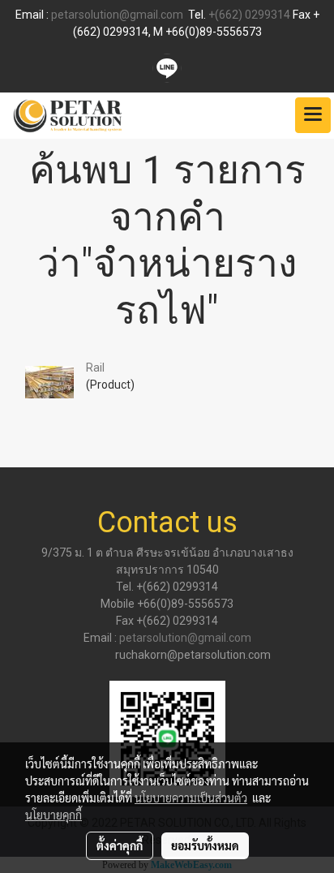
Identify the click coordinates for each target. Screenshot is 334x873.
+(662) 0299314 (249, 14)
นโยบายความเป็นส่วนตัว (191, 797)
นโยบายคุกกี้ (53, 814)
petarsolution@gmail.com (117, 14)
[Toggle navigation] (313, 115)
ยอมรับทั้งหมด (205, 845)
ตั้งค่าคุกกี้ (119, 845)
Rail (95, 367)
